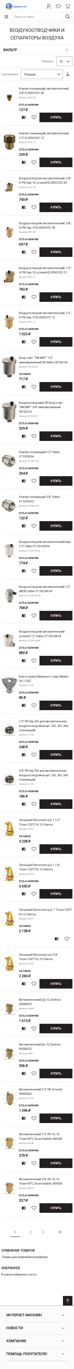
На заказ (25, 374)
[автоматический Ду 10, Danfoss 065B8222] (9, 1059)
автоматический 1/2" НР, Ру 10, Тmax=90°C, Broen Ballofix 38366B (40, 1136)
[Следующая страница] (59, 1232)
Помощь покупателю (26, 1354)
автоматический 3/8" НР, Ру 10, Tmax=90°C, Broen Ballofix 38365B (40, 1181)
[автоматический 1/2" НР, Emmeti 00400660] (9, 1104)
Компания (16, 1341)
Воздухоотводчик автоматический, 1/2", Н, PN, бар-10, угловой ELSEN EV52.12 (45, 270)
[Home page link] (15, 6)
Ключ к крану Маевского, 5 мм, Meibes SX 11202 (43, 679)
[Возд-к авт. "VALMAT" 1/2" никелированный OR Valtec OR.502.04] (9, 373)
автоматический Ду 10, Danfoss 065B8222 (40, 1046)
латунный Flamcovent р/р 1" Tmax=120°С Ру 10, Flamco (45, 912)
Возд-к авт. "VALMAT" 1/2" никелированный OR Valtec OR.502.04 (43, 360)
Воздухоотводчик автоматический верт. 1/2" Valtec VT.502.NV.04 (45, 544)
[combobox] (42, 16)
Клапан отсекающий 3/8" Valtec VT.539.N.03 (39, 499)
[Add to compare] (23, 117)
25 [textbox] (61, 61)
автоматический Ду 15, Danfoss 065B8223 (40, 1002)
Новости (14, 1328)
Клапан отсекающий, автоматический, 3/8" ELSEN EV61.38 (44, 91)
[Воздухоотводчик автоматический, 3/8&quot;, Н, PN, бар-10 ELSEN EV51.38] (9, 238)
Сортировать (10, 74)
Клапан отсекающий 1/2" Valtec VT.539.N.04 (39, 454)
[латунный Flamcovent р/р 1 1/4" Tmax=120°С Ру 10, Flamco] (9, 880)
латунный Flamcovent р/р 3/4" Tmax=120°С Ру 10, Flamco (38, 957)
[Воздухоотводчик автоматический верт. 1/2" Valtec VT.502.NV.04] (9, 557)
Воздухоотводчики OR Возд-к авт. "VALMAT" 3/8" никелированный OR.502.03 (41, 407)
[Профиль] (48, 6)
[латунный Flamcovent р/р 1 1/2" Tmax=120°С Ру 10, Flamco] (9, 835)
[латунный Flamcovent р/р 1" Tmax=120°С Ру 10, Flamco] (9, 925)
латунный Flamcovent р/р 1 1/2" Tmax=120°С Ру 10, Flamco (39, 822)
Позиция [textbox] (30, 74)
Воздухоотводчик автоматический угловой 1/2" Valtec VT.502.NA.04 (42, 634)
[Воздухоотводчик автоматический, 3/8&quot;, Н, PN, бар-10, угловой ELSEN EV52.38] (9, 193)
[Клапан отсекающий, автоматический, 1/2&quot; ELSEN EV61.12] (9, 148)
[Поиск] (67, 16)
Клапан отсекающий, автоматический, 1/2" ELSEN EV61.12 (44, 135)
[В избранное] (34, 117)
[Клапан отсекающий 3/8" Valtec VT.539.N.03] (9, 512)
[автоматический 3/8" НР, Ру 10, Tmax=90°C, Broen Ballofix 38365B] (9, 1194)
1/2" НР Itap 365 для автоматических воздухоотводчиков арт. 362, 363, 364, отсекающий (43, 726)
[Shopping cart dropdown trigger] (67, 6)
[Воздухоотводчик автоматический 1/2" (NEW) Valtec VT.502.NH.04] (9, 602)
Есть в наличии (28, 104)
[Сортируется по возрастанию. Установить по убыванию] (67, 74)
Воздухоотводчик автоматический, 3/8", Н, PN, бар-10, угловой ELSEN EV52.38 (45, 180)
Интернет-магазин (24, 1315)
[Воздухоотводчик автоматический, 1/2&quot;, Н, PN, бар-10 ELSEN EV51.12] (9, 328)
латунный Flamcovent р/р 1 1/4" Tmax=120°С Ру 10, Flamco (39, 867)
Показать (48, 61)
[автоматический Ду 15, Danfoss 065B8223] (9, 1015)
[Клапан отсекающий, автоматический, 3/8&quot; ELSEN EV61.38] (9, 104)
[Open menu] (6, 16)
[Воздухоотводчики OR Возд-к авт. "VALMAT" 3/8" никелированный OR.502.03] (9, 420)
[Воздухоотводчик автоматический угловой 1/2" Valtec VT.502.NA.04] (9, 647)
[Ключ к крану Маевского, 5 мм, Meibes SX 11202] (9, 692)
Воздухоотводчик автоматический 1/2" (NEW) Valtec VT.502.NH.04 (44, 589)
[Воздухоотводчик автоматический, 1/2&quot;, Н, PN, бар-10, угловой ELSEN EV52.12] (9, 283)
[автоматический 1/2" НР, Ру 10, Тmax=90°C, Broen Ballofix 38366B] (9, 1149)
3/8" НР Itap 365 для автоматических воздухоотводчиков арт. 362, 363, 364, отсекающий (43, 775)
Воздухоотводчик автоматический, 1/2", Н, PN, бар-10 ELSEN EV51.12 (45, 315)
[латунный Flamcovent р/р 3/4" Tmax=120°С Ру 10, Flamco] (9, 970)
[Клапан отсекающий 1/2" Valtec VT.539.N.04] (9, 467)
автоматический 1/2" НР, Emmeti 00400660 (40, 1091)
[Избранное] (58, 6)
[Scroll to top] (67, 1301)
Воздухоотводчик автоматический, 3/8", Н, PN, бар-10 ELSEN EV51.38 (45, 225)
